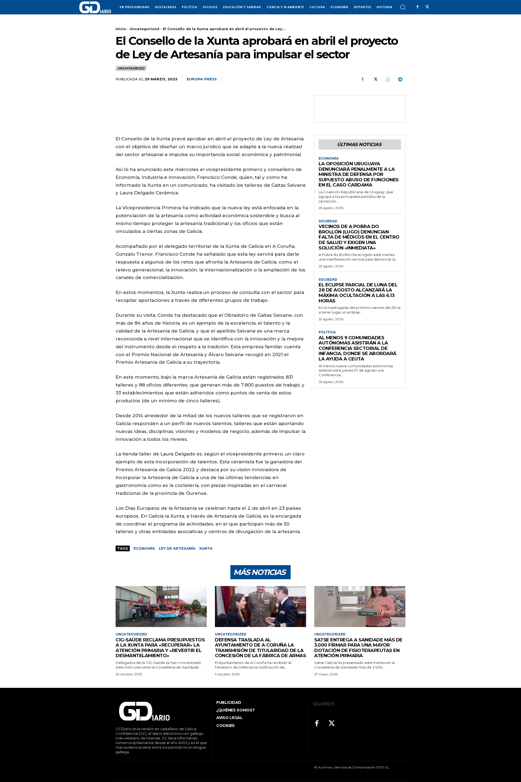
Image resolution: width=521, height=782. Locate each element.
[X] (427, 7)
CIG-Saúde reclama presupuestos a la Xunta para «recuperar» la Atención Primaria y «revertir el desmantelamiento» (160, 647)
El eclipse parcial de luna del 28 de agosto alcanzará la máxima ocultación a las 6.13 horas (358, 292)
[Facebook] (417, 7)
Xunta (205, 548)
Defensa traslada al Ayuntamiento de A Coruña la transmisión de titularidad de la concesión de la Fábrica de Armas (260, 647)
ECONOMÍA (329, 158)
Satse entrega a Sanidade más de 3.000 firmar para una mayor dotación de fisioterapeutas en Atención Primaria (358, 647)
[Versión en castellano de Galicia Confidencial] (95, 7)
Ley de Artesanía (177, 548)
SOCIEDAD (328, 221)
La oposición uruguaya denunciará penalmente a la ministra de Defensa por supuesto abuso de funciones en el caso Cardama (359, 174)
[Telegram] (400, 79)
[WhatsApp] (387, 79)
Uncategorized (144, 29)
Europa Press (202, 79)
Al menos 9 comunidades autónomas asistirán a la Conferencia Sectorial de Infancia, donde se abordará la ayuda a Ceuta (357, 348)
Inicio (121, 29)
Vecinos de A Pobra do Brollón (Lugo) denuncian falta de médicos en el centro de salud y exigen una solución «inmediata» (359, 237)
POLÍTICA (327, 332)
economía (144, 548)
